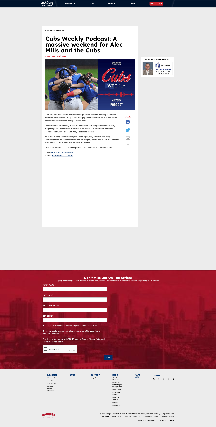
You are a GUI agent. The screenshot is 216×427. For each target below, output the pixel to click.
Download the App (116, 393)
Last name (48, 295)
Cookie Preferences (146, 420)
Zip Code (48, 316)
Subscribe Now (52, 378)
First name (49, 285)
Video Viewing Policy (150, 417)
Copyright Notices (167, 417)
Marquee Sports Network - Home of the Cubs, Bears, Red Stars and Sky (133, 414)
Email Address (51, 305)
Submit (108, 358)
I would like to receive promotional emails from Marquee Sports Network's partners (71, 332)
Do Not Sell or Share (165, 420)
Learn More (51, 381)
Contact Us (116, 405)
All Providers (51, 384)
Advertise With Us (115, 398)
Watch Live (156, 4)
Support (112, 4)
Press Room (116, 389)
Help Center (95, 378)
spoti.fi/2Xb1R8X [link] (62, 155)
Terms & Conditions (132, 417)
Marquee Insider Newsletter (50, 388)
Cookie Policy (104, 417)
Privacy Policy (117, 417)
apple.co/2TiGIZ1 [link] (62, 152)
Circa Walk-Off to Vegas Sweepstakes (117, 385)
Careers (115, 402)
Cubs (92, 4)
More (133, 4)
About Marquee (115, 379)
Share (128, 117)
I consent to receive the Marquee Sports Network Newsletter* (71, 325)
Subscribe (70, 4)
